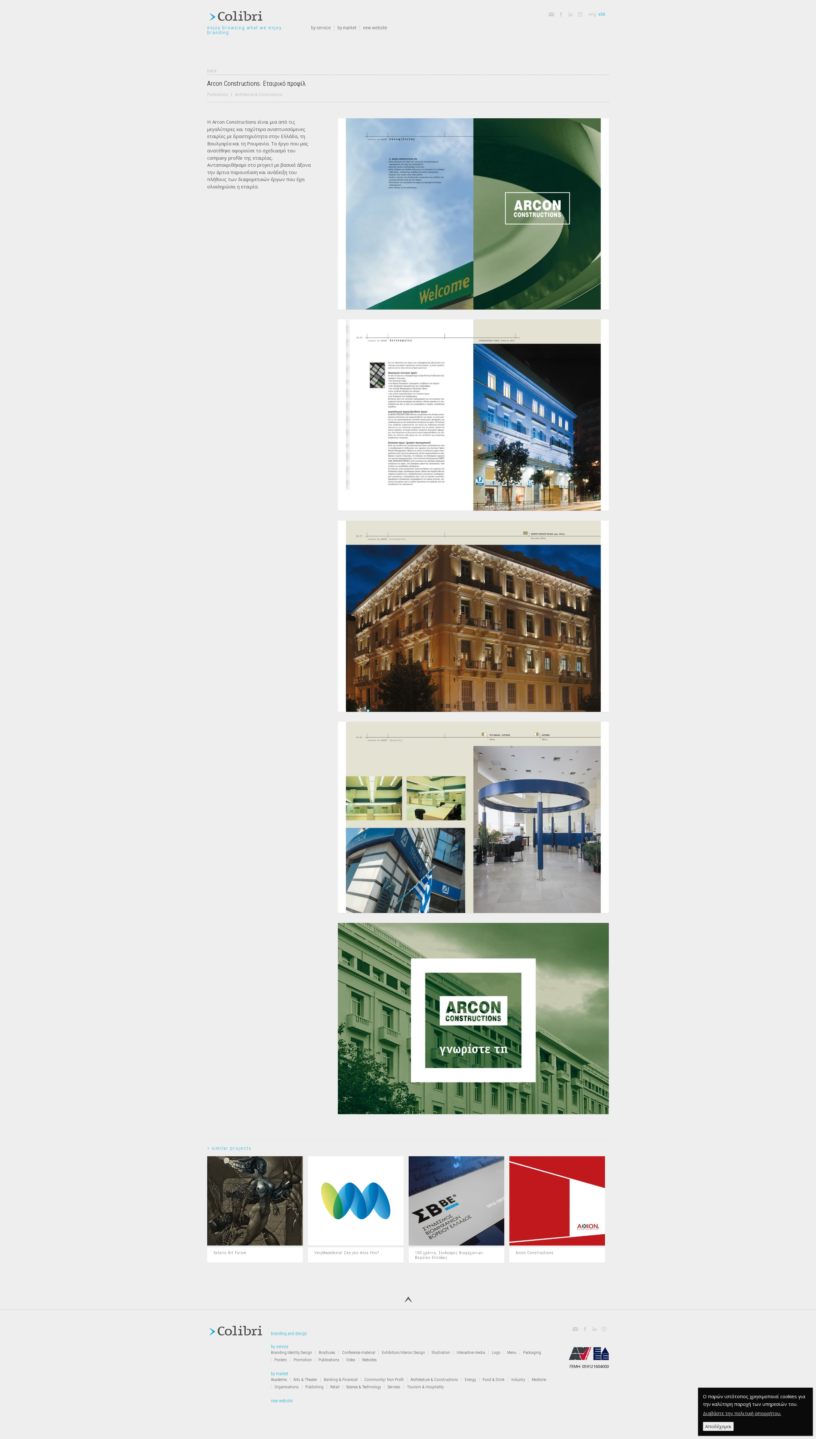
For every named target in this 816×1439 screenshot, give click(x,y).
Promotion (303, 1360)
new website (375, 28)
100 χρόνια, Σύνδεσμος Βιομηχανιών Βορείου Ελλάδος (449, 1255)
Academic (279, 1379)
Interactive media (471, 1352)
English (592, 14)
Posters (280, 1360)
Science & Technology (363, 1387)
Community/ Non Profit (384, 1379)
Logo (496, 1352)
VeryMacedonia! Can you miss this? (346, 1253)
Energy (470, 1379)
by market (347, 28)
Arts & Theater (305, 1379)
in (568, 13)
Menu (511, 1352)
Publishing (314, 1387)
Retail (334, 1387)
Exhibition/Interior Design (403, 1352)
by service (321, 28)
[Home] (236, 18)
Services (394, 1387)
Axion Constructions (535, 1253)
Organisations (286, 1387)
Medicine (539, 1379)
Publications (217, 94)
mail (551, 14)
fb (558, 13)
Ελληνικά (602, 14)
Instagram (580, 14)
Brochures (327, 1352)
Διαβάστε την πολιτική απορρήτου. (742, 1413)
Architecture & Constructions (258, 94)
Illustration (441, 1352)
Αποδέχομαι (718, 1426)
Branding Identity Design (291, 1352)
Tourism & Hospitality (425, 1387)
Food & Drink (494, 1379)
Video (350, 1360)
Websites (369, 1360)
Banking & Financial (341, 1379)
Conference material (358, 1352)
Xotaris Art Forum (230, 1253)
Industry (518, 1379)
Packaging (532, 1352)
